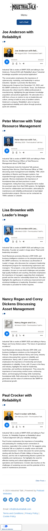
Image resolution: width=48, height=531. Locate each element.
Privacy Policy (31, 513)
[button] (24, 22)
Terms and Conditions (13, 513)
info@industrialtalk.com (20, 509)
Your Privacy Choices (13, 526)
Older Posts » (41, 481)
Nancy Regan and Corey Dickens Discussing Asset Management (22, 304)
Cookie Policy (9, 516)
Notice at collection (7, 529)
